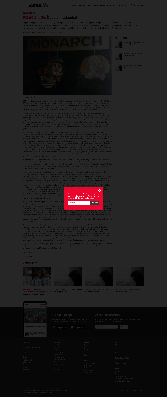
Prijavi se (94, 203)
